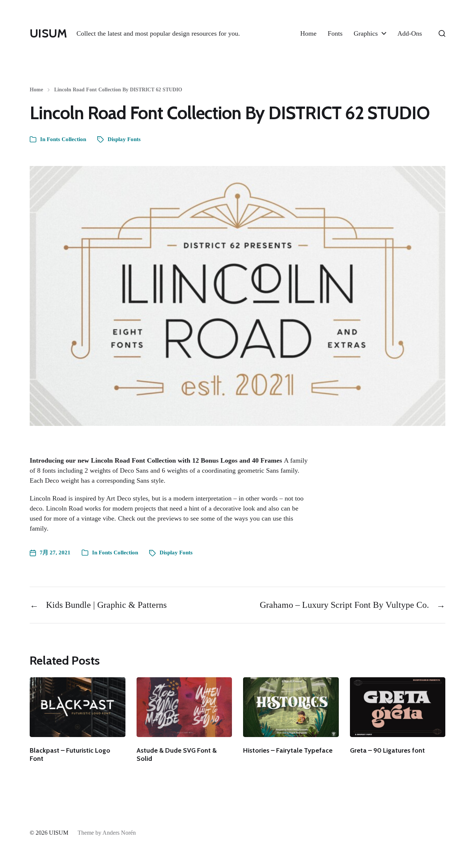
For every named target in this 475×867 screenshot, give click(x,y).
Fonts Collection (66, 139)
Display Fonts (124, 139)
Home (308, 33)
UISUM (48, 33)
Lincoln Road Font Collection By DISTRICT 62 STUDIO (118, 89)
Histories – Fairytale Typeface (287, 750)
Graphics (366, 33)
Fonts (335, 33)
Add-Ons (409, 33)
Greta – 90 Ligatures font (387, 750)
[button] (442, 33)
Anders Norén (119, 832)
